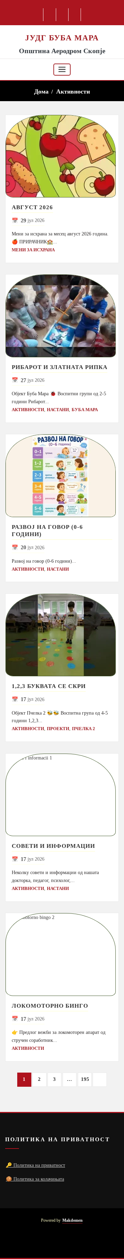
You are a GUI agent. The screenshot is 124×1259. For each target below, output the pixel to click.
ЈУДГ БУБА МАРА (62, 37)
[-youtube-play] (62, 14)
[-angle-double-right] (100, 1080)
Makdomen (72, 1220)
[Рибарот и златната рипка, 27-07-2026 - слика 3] (62, 315)
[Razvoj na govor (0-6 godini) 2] (62, 475)
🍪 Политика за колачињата (35, 1179)
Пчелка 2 (83, 728)
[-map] (75, 14)
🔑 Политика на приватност (35, 1165)
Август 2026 (32, 207)
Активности (73, 91)
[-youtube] (62, 1241)
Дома (41, 91)
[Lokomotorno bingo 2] (62, 954)
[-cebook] (49, 14)
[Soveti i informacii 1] (62, 795)
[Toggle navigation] (62, 70)
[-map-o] (73, 1241)
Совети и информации (53, 846)
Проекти (58, 728)
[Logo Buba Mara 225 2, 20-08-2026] (62, 28)
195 (85, 1079)
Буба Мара (85, 409)
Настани (58, 409)
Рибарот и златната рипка (59, 367)
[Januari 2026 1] (62, 156)
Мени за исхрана (33, 249)
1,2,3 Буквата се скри (49, 686)
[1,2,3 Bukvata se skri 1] (62, 635)
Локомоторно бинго (50, 1006)
